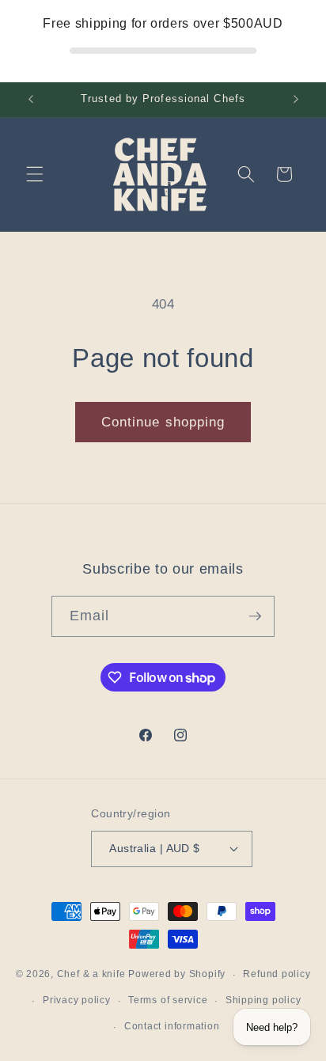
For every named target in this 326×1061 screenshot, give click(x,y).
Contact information (172, 1026)
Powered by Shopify (177, 974)
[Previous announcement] (30, 99)
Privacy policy (77, 1000)
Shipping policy (263, 1000)
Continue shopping (163, 422)
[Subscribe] (255, 616)
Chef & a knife (91, 974)
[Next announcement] (296, 99)
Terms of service (167, 1000)
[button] (35, 174)
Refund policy (276, 974)
